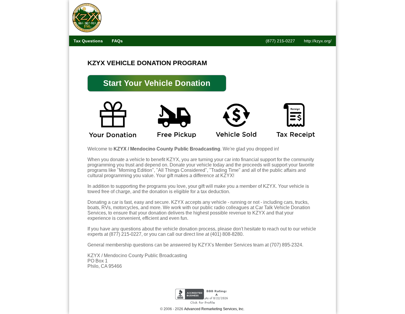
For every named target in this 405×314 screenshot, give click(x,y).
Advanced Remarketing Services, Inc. (214, 309)
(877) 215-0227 (280, 41)
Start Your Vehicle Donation (157, 83)
